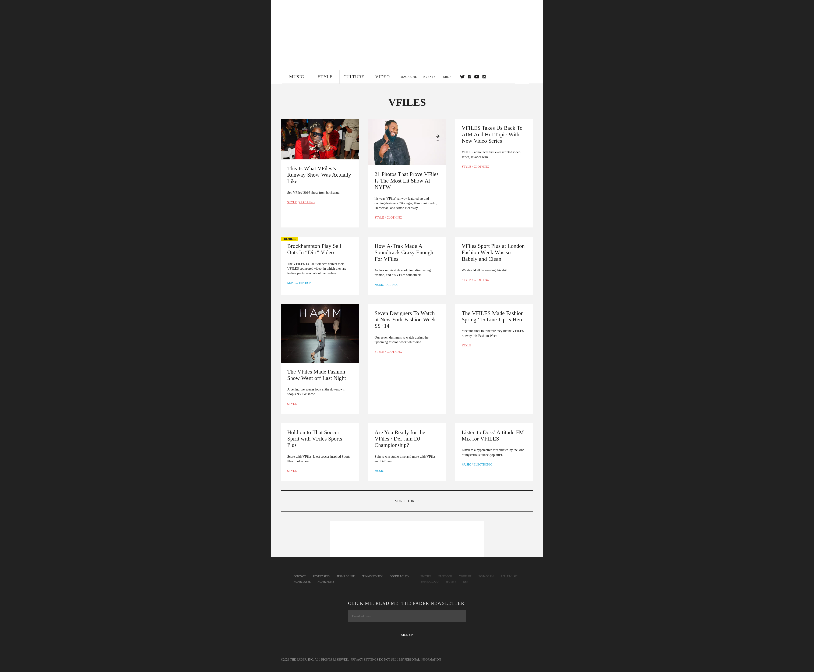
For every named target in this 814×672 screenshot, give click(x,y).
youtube (476, 76)
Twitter (462, 76)
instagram (484, 76)
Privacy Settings (364, 659)
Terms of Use (346, 576)
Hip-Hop (305, 282)
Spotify (451, 581)
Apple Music (509, 576)
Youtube (465, 576)
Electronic (483, 464)
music (292, 282)
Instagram (486, 576)
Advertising (321, 576)
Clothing (307, 202)
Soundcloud (430, 581)
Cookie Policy (399, 576)
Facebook (445, 576)
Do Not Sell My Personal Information (410, 659)
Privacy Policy (372, 576)
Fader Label (302, 581)
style (292, 202)
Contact (299, 576)
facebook (469, 76)
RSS (465, 581)
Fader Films (326, 581)
